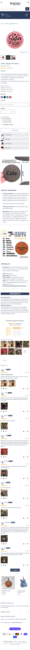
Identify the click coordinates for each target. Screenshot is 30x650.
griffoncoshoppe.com (17, 622)
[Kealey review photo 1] (4, 451)
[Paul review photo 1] (4, 492)
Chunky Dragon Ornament (21, 591)
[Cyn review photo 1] (4, 559)
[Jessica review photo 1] (4, 406)
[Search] (27, 9)
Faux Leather (8, 87)
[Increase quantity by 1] (13, 112)
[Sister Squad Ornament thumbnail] (3, 57)
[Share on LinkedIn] (7, 97)
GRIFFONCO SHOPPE (8, 641)
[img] (4, 372)
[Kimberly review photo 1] (4, 512)
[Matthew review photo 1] (4, 426)
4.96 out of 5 (19, 323)
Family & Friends (9, 89)
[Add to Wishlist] (13, 578)
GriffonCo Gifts (6, 66)
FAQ (16, 641)
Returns (25, 641)
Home (2, 23)
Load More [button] (15, 570)
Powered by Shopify (15, 644)
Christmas (9, 91)
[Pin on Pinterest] (10, 97)
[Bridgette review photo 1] (4, 473)
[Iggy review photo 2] (12, 383)
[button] (9, 328)
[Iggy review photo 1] (4, 383)
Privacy (19, 641)
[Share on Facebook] (2, 97)
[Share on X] (5, 97)
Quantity (3, 108)
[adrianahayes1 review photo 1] (4, 538)
